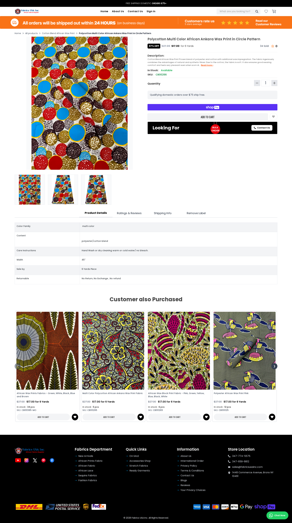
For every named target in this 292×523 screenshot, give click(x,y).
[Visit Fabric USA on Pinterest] (43, 460)
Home (104, 11)
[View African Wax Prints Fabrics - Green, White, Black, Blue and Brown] (47, 351)
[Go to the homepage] (27, 11)
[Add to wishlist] (273, 116)
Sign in (151, 11)
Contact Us (135, 11)
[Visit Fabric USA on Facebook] (52, 460)
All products (31, 33)
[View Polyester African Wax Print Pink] (244, 351)
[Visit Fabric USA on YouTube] (18, 460)
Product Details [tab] (96, 213)
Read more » (207, 65)
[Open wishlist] (266, 11)
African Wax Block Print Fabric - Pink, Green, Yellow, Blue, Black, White (176, 395)
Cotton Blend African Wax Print (58, 33)
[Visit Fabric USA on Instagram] (26, 460)
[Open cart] (274, 11)
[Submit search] (257, 11)
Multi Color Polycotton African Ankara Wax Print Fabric (112, 393)
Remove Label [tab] (196, 213)
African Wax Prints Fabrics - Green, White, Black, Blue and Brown (46, 395)
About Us (118, 11)
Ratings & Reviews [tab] (129, 213)
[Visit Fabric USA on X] (35, 460)
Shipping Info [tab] (163, 213)
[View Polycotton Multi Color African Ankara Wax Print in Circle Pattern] (30, 190)
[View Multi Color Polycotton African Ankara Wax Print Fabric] (113, 351)
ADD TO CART (208, 117)
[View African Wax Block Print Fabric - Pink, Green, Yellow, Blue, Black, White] (179, 351)
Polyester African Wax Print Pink (231, 393)
